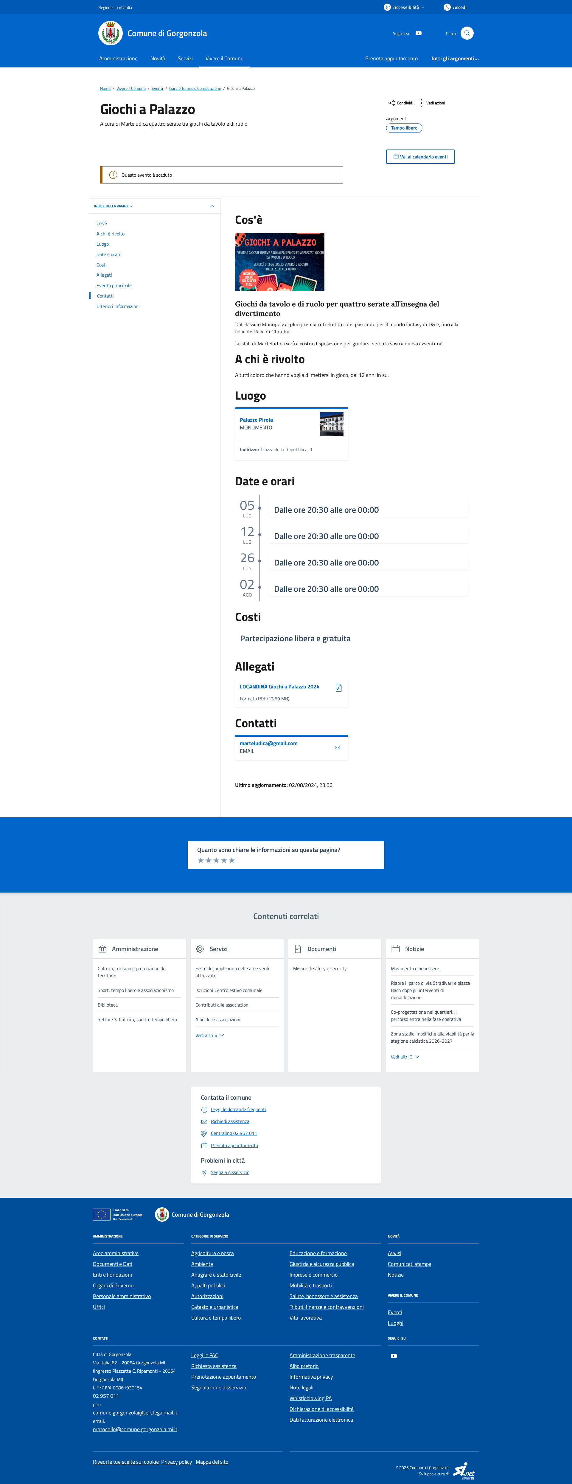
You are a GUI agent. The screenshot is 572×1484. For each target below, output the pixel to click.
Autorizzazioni (207, 1296)
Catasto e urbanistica (214, 1307)
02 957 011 (106, 1396)
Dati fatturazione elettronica (321, 1420)
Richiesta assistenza (214, 1366)
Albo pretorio (304, 1366)
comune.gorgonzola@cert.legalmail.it (135, 1413)
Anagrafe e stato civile (216, 1275)
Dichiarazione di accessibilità (322, 1409)
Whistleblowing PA (311, 1398)
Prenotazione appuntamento (223, 1377)
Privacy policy (176, 1462)
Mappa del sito (212, 1462)
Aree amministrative (116, 1253)
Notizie (396, 1275)
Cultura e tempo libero (216, 1318)
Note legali (301, 1387)
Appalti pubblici (208, 1285)
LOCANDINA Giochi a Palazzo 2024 (279, 687)
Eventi (395, 1312)
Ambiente (202, 1264)
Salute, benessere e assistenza (324, 1296)
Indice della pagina (111, 206)
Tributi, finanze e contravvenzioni (327, 1307)
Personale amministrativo (122, 1296)
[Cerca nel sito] (467, 33)
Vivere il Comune (224, 58)
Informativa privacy (311, 1377)
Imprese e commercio (314, 1275)
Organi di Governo (113, 1285)
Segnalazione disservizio (218, 1387)
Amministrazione (118, 58)
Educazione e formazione (318, 1253)
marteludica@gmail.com (269, 743)
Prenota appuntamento (391, 58)
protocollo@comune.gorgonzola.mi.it (135, 1429)
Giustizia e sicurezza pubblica (322, 1264)
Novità (157, 58)
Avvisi (394, 1253)
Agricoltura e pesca (212, 1253)
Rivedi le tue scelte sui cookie (126, 1462)
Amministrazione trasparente (322, 1355)
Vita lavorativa (306, 1318)
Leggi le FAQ (205, 1355)
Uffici (99, 1307)
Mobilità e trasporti (311, 1285)
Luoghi (395, 1323)
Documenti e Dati (112, 1264)
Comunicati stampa (409, 1264)
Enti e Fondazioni (112, 1275)
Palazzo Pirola (256, 419)
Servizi (185, 58)
